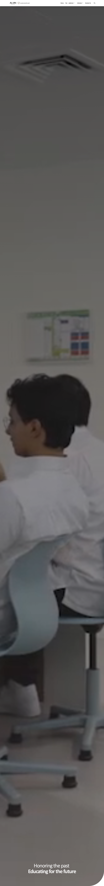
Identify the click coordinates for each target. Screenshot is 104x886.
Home (62, 3)
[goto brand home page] (20, 3)
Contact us (88, 3)
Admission (79, 3)
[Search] (94, 3)
